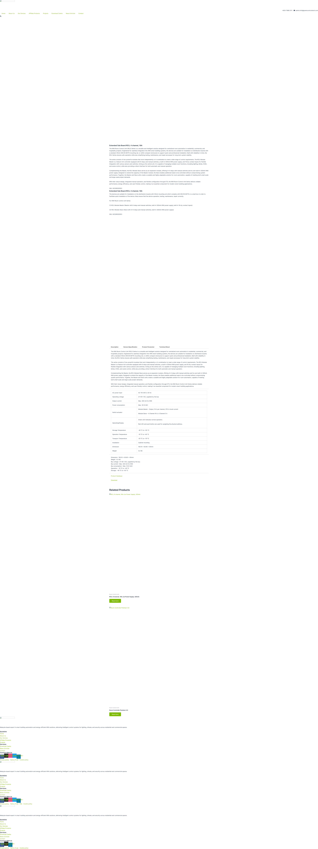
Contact (80, 13)
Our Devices (22, 13)
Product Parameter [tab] (148, 347)
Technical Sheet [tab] (164, 347)
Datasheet (114, 480)
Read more (115, 601)
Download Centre (57, 13)
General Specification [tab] (130, 347)
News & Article (70, 13)
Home (3, 13)
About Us (12, 13)
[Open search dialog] (0, 16)
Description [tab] (114, 347)
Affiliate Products (34, 13)
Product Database (116, 476)
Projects (45, 13)
